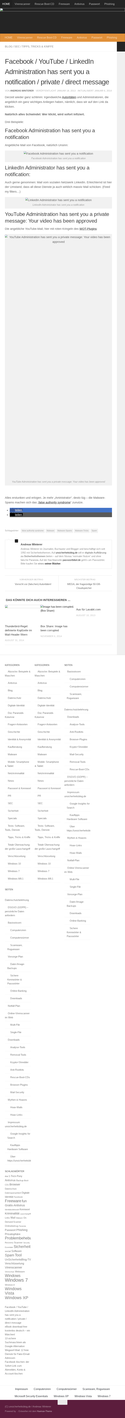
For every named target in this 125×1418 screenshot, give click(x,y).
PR (9, 795)
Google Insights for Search (18, 1135)
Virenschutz (9, 1272)
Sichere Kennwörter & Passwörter (14, 979)
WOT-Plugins (88, 228)
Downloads (16, 998)
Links (7, 1218)
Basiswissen (14, 922)
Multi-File (15, 1024)
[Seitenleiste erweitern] (121, 47)
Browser (14, 1184)
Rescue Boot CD (44, 4)
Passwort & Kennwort (19, 788)
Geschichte (14, 731)
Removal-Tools (18, 1054)
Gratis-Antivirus (15, 1205)
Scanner (18, 1242)
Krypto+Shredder (19, 1062)
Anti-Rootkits (17, 1069)
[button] (16, 510)
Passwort (94, 4)
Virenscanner (22, 4)
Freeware (64, 4)
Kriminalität (12, 1213)
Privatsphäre (12, 1234)
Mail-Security (17, 1092)
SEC (17, 46)
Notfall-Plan (14, 1005)
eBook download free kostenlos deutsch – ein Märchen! (17, 1330)
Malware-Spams (64, 531)
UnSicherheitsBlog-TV (18, 1259)
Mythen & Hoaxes (17, 1099)
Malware (50, 531)
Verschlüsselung (16, 856)
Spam (94, 531)
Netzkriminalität (16, 773)
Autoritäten (69, 97)
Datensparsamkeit (13, 1193)
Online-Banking (18, 990)
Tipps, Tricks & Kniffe (38, 46)
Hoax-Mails (16, 1107)
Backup (19, 1180)
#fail (6, 1176)
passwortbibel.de (72, 560)
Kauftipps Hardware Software (17, 1147)
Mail (13, 1217)
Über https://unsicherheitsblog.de (19, 1158)
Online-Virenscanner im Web (17, 1015)
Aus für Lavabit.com (88, 609)
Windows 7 (14, 871)
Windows (13, 1275)
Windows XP (16, 1297)
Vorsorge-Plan (15, 956)
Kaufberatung (15, 746)
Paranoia (22, 1226)
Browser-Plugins (19, 1084)
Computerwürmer (19, 937)
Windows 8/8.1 (15, 878)
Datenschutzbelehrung (17, 900)
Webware (20, 1271)
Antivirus (79, 4)
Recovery (9, 1243)
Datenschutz (14, 698)
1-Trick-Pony (15, 1176)
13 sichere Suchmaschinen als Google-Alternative (15, 1342)
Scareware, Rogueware (14, 947)
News (11, 780)
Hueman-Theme (44, 1411)
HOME (6, 4)
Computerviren (18, 930)
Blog (8, 46)
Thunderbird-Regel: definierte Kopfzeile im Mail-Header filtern (18, 630)
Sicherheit (13, 810)
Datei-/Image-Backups (16, 966)
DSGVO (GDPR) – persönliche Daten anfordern (16, 911)
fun (24, 1201)
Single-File (15, 1032)
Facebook (18, 1197)
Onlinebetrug (11, 1226)
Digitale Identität (16, 705)
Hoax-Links (16, 1114)
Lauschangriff (25, 1214)
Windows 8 (10, 1285)
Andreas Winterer (22, 90)
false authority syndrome (54, 502)
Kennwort (25, 1209)
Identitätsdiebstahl (12, 1210)
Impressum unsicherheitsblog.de (16, 1124)
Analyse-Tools (17, 1047)
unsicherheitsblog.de (66, 552)
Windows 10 (14, 863)
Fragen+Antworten (18, 724)
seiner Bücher (53, 563)
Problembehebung (20, 1238)
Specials (12, 818)
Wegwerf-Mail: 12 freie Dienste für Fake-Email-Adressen (17, 1354)
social (8, 1251)
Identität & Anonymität (19, 739)
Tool (18, 1255)
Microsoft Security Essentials (31, 1396)
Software (16, 1251)
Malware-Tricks (82, 531)
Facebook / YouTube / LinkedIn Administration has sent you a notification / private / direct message (17, 1315)
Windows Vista (13, 1291)
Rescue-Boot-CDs (20, 1077)
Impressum (21, 1389)
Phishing (109, 4)
